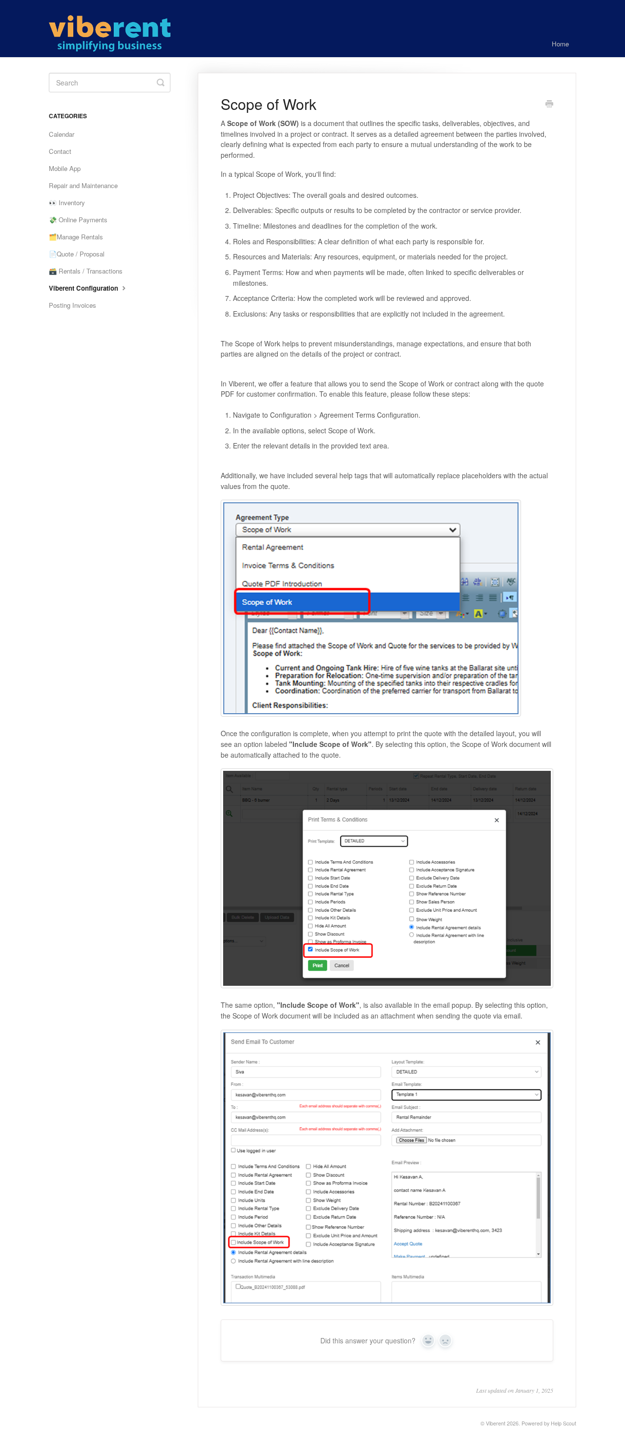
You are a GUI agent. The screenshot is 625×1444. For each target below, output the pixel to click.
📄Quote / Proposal (76, 253)
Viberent (495, 1423)
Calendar (61, 134)
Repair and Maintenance (83, 185)
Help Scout (563, 1423)
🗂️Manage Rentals (76, 236)
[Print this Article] (549, 104)
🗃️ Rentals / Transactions (86, 271)
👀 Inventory (67, 202)
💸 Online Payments (78, 219)
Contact (60, 151)
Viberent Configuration (84, 288)
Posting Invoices (72, 305)
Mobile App (65, 168)
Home (560, 43)
